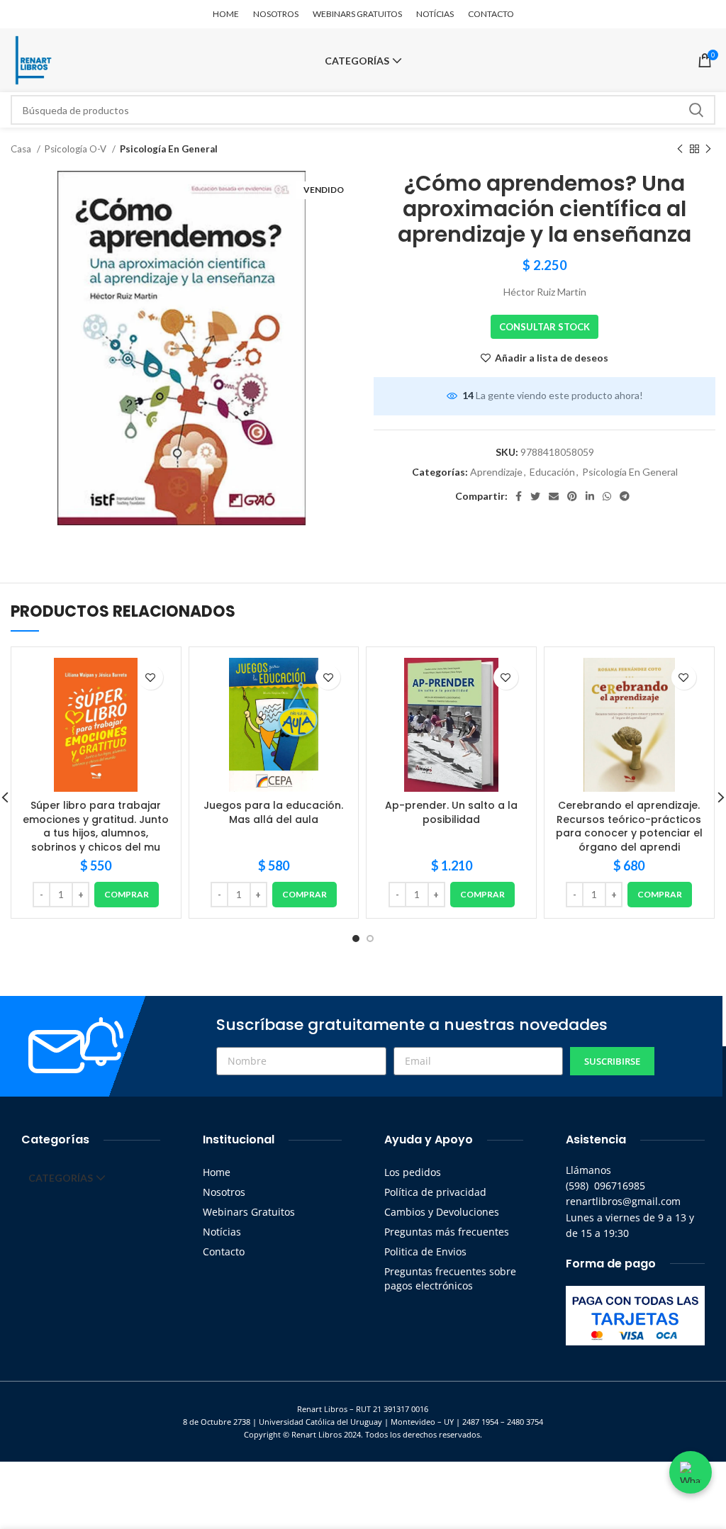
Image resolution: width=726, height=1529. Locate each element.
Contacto (224, 1251)
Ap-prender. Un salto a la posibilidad (451, 812)
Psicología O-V (76, 149)
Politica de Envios (425, 1251)
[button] (126, 894)
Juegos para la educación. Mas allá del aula (273, 812)
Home (216, 1172)
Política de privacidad (435, 1192)
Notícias (222, 1231)
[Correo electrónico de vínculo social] (553, 496)
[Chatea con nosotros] (690, 1472)
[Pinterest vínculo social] (572, 496)
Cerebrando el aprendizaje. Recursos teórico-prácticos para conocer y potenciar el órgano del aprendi (629, 826)
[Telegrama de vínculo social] (624, 496)
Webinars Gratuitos (249, 1212)
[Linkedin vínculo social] (589, 496)
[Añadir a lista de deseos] (150, 677)
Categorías (357, 61)
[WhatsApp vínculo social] (606, 496)
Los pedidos (412, 1172)
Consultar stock (544, 326)
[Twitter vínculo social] (535, 496)
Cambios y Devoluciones (441, 1212)
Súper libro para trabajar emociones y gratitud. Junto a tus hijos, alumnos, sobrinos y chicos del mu (96, 826)
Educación (552, 472)
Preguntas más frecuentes (446, 1231)
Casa (22, 149)
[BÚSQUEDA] (696, 110)
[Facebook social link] (518, 496)
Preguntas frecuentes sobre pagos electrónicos (450, 1278)
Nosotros (224, 1192)
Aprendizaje (496, 472)
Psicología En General (169, 149)
